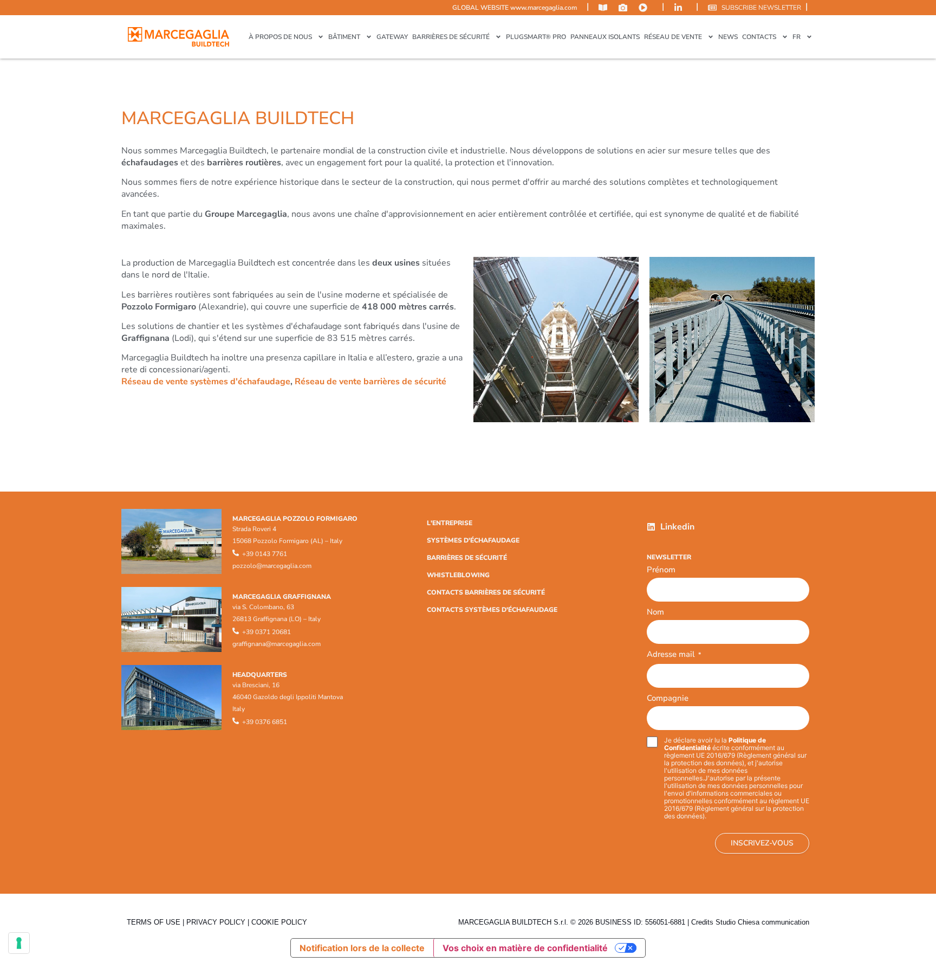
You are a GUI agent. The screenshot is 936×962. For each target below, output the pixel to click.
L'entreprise (449, 523)
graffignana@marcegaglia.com (276, 644)
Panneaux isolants (605, 37)
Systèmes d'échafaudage (473, 540)
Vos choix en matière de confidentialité (525, 947)
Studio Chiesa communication (762, 922)
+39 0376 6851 (264, 722)
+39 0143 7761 (264, 554)
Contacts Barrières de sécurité (486, 592)
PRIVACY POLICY (215, 922)
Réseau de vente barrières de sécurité (370, 382)
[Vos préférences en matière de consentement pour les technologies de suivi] (19, 943)
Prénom (661, 569)
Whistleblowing (458, 575)
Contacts (759, 37)
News (728, 37)
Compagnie (667, 698)
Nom (655, 612)
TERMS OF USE (153, 922)
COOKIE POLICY (279, 922)
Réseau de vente (673, 37)
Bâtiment (344, 37)
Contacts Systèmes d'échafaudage (492, 609)
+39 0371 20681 (266, 632)
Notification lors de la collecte (362, 947)
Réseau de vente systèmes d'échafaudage (205, 382)
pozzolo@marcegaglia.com (271, 565)
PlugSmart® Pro (536, 37)
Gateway (392, 37)
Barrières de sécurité (451, 37)
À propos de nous (280, 37)
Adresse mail (674, 655)
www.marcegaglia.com (543, 7)
